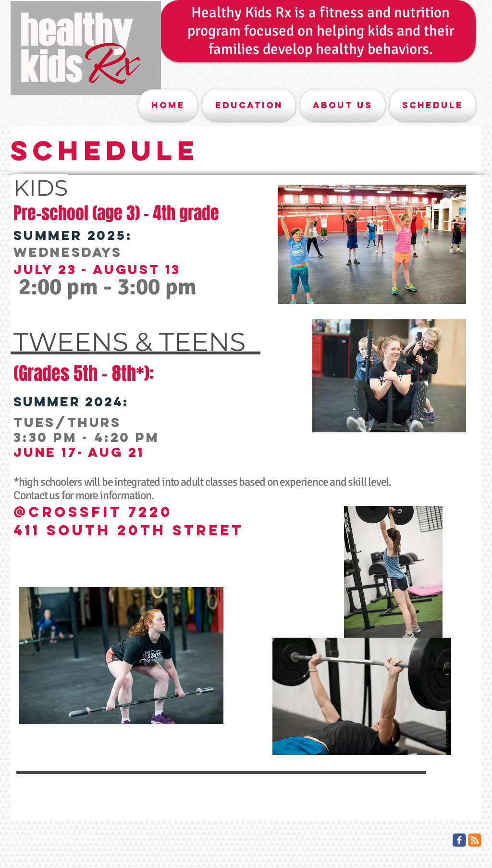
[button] (249, 105)
